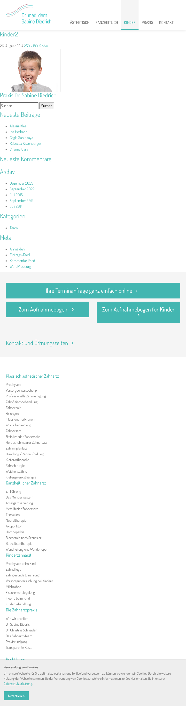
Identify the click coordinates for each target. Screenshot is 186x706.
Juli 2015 (16, 194)
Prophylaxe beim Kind (21, 563)
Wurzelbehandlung (18, 425)
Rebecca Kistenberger (25, 143)
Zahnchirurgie (15, 465)
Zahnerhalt (13, 407)
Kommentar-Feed (22, 260)
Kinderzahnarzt (18, 555)
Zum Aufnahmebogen (44, 309)
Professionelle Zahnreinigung (26, 396)
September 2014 (21, 200)
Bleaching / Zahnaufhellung (25, 454)
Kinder (130, 22)
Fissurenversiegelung (20, 592)
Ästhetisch (79, 22)
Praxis (147, 22)
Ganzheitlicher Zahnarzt (26, 482)
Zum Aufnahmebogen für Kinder (138, 309)
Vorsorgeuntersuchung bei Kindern (29, 581)
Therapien (13, 514)
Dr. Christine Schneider (21, 630)
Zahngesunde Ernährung (22, 575)
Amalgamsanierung (19, 503)
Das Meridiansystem (19, 497)
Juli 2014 (16, 206)
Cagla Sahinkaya (21, 137)
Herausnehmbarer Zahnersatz (26, 442)
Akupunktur (14, 526)
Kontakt (166, 22)
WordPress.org (20, 266)
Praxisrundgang (16, 641)
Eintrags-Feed (20, 254)
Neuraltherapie (16, 520)
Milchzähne (13, 586)
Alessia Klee (18, 126)
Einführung (13, 491)
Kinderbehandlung (18, 604)
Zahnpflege (13, 569)
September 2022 (22, 189)
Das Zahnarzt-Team (19, 636)
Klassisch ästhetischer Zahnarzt (32, 376)
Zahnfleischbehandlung (22, 402)
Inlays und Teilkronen (20, 419)
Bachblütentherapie (19, 543)
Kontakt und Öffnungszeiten (37, 342)
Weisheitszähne (16, 471)
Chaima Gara (19, 149)
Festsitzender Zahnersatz (23, 436)
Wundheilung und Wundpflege (26, 549)
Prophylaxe (13, 384)
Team (14, 227)
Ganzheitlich (106, 22)
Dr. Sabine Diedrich (18, 624)
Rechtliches (15, 659)
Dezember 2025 (21, 183)
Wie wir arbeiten (17, 618)
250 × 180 (31, 45)
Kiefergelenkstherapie (21, 477)
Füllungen (12, 413)
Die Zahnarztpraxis (21, 609)
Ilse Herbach (18, 131)
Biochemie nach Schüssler (23, 537)
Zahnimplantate (16, 448)
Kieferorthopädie (17, 459)
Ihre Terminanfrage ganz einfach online (89, 290)
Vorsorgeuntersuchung (21, 390)
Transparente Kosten (20, 647)
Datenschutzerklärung (18, 683)
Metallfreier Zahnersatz (22, 508)
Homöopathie (15, 532)
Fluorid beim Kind (18, 598)
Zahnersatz (13, 431)
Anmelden (17, 249)
